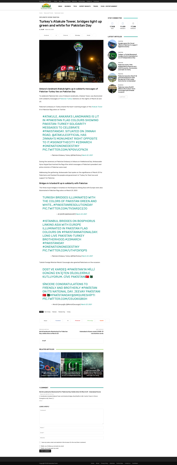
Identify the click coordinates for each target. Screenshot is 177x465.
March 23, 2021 (81, 214)
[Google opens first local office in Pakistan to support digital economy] (49, 365)
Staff (42, 29)
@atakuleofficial (66, 135)
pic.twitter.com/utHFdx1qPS (64, 250)
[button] (135, 6)
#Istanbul (50, 221)
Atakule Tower (97, 107)
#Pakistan (54, 120)
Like (112, 22)
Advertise (74, 1)
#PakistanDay (53, 131)
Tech (75, 6)
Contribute (96, 1)
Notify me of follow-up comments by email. (52, 446)
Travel (95, 6)
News (60, 6)
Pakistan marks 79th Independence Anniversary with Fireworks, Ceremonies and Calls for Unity (92, 373)
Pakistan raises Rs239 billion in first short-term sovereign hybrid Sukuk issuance (126, 89)
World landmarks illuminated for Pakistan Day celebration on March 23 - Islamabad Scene (70, 392)
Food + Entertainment (109, 6)
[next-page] (43, 380)
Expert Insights (85, 6)
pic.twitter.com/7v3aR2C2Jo (64, 208)
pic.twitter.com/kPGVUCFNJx (65, 149)
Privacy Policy (67, 1)
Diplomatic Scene (59, 13)
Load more (122, 97)
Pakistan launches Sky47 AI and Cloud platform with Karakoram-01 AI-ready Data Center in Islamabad (127, 78)
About (60, 1)
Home (55, 1)
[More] (94, 35)
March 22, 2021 (87, 155)
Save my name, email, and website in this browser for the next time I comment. (64, 442)
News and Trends (48, 13)
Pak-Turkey (47, 311)
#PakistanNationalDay (79, 232)
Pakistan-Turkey (66, 99)
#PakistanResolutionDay (73, 205)
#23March (84, 142)
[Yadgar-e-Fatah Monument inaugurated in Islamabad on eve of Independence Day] (71, 365)
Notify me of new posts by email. (50, 448)
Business (68, 6)
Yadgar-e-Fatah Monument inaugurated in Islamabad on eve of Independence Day (71, 373)
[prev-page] (40, 380)
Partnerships (82, 1)
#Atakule (49, 116)
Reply (40, 400)
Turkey (68, 311)
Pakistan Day (61, 311)
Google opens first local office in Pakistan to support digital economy (49, 373)
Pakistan (56, 17)
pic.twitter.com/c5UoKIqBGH (64, 299)
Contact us (89, 1)
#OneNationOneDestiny (60, 146)
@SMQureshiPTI (83, 295)
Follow (123, 22)
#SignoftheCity (62, 142)
